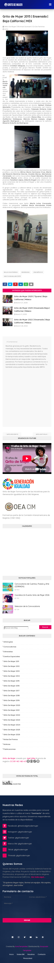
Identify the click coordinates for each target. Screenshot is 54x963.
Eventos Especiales (12, 656)
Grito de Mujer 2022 (12, 715)
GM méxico (38, 272)
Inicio (11, 954)
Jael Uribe (31, 758)
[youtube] (31, 937)
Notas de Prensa (11, 739)
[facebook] (12, 937)
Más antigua (41, 434)
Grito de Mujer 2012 (12, 666)
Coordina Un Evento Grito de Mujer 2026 (32, 595)
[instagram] (19, 937)
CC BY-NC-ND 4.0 (18, 761)
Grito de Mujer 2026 (12, 734)
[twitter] (25, 937)
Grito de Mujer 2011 (11, 661)
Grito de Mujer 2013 (12, 671)
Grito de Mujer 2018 (12, 695)
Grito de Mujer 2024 (12, 725)
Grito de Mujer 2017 (11, 690)
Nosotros (31, 954)
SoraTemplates (21, 946)
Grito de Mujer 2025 (12, 729)
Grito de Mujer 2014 (12, 676)
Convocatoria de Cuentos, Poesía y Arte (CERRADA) (32, 585)
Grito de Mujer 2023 (12, 720)
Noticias (7, 744)
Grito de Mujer (9, 758)
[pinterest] (43, 937)
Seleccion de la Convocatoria (27, 606)
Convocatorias (10, 646)
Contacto (41, 954)
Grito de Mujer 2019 (12, 700)
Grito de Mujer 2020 (12, 705)
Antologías (8, 642)
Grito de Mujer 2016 (12, 686)
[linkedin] (37, 937)
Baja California (11, 272)
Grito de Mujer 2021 (12, 710)
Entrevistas (8, 651)
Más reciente (12, 434)
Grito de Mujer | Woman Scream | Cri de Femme (24, 26)
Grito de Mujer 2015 (12, 276)
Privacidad (27, 958)
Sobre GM (20, 954)
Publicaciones (10, 749)
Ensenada (25, 272)
